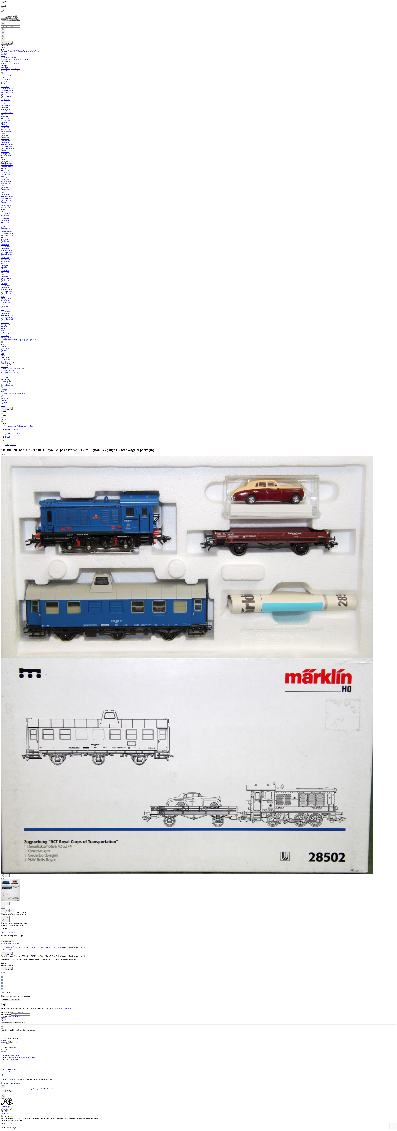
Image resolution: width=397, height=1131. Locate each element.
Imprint (7, 1071)
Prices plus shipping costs (9, 932)
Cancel (3, 1020)
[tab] (45, 947)
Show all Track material (9, 372)
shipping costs (12, 1079)
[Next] (7, 875)
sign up (5, 49)
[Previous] (3, 875)
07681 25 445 (5, 1040)
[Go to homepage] (10, 21)
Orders (37, 51)
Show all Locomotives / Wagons (11, 71)
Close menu (8, 43)
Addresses (19, 51)
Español (3, 14)
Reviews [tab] (8, 949)
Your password (6, 1014)
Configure (10, 1091)
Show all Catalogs (7, 385)
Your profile (12, 51)
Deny (3, 1091)
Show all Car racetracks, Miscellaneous (14, 393)
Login (3, 47)
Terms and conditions (12, 1055)
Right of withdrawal (11, 1059)
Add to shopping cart (8, 941)
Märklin (3, 455)
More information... (49, 1089)
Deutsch (3, 6)
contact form (12, 1047)
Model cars (4, 1113)
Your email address (7, 1012)
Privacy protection (11, 1069)
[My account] (3, 39)
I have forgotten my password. (11, 1016)
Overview (4, 51)
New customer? (66, 1008)
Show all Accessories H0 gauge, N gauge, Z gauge (18, 340)
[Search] (3, 29)
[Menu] (3, 23)
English (3, 10)
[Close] (3, 907)
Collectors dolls (6, 1106)
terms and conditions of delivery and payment (20, 1057)
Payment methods (29, 51)
